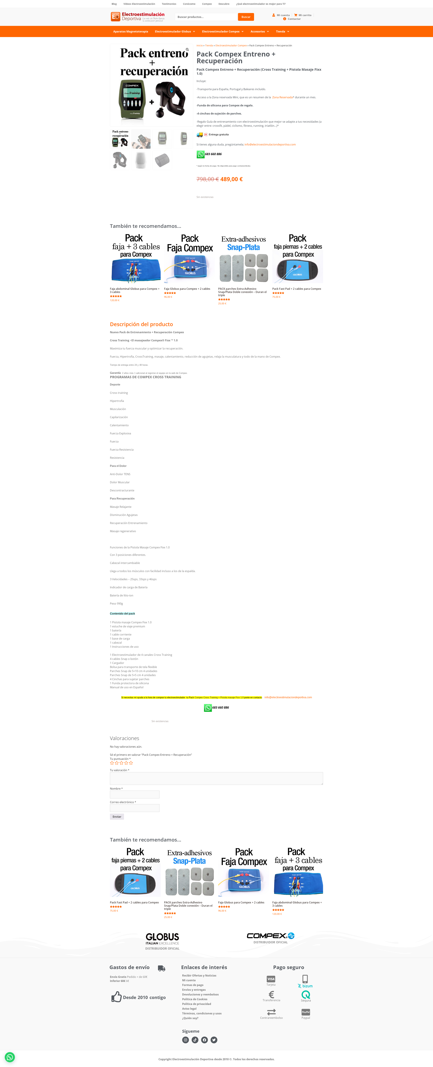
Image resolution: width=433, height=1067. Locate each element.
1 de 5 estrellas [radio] (112, 763)
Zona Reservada (282, 97)
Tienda (280, 31)
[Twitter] (214, 1040)
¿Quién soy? (190, 1018)
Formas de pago (192, 985)
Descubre (224, 3)
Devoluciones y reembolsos (200, 994)
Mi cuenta (189, 980)
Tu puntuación (120, 759)
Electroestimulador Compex (221, 31)
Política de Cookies (194, 999)
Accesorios (258, 31)
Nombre (116, 788)
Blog (114, 3)
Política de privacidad (196, 1004)
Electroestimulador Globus (173, 31)
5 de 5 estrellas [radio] (131, 763)
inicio (200, 45)
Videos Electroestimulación (139, 3)
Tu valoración (119, 770)
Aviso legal (189, 1009)
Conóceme (189, 3)
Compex (207, 3)
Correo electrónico (123, 802)
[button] (187, 50)
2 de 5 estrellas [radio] (117, 763)
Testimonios (169, 3)
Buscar (246, 17)
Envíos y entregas (194, 990)
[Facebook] (204, 1040)
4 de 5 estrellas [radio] (126, 763)
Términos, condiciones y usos (202, 1013)
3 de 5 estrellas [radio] (121, 763)
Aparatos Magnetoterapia (130, 31)
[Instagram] (185, 1040)
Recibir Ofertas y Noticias (199, 975)
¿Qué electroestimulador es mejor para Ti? (261, 3)
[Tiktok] (195, 1040)
